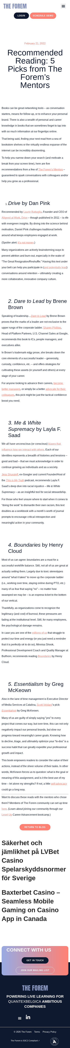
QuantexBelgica (24, 1001)
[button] (63, 6)
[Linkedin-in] (28, 1017)
